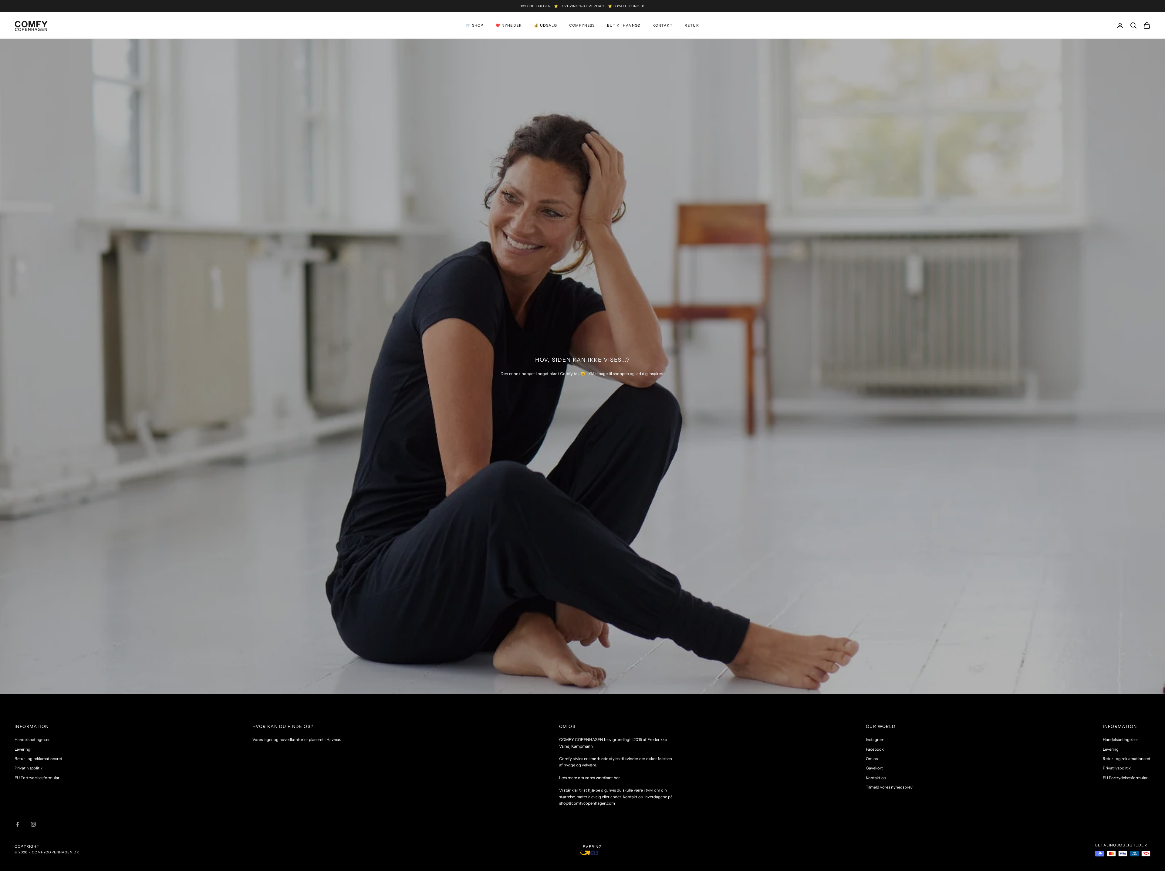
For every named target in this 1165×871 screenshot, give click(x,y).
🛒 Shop (474, 25)
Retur (692, 25)
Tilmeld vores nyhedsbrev (889, 787)
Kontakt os (876, 777)
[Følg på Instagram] (33, 824)
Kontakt (662, 25)
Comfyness (582, 25)
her (617, 777)
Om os (872, 758)
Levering (22, 749)
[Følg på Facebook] (18, 824)
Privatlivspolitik (28, 767)
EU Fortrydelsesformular (37, 777)
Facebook (875, 749)
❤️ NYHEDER (508, 25)
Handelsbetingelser (32, 739)
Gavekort (874, 767)
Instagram (875, 739)
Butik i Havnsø (624, 25)
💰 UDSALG (545, 25)
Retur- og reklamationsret (38, 758)
